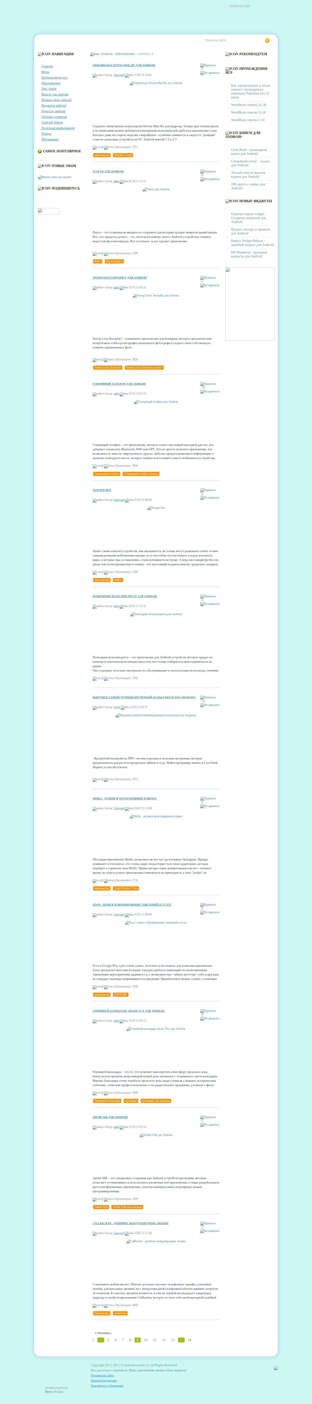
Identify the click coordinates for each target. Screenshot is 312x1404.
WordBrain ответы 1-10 (247, 120)
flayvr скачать (114, 261)
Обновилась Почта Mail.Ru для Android (124, 65)
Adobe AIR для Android (110, 1117)
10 (145, 1340)
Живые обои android (56, 100)
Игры (45, 72)
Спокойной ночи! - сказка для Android (250, 163)
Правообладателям (104, 1380)
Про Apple (49, 89)
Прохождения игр (54, 77)
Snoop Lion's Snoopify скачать (144, 367)
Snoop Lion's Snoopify (107, 367)
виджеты (180, 1370)
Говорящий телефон (106, 473)
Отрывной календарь (107, 1100)
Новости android (53, 111)
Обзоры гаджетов (54, 117)
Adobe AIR (101, 1207)
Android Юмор (52, 122)
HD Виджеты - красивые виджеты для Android (249, 254)
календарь (131, 1100)
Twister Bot (102, 490)
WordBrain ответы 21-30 (248, 105)
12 (164, 1340)
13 (173, 1340)
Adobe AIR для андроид (127, 1207)
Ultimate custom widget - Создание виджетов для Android (248, 218)
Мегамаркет (50, 139)
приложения (101, 155)
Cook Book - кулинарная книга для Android (249, 152)
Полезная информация (58, 128)
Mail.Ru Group (123, 155)
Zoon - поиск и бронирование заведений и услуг (132, 904)
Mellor (118, 580)
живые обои (164, 1370)
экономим (120, 1313)
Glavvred (119, 75)
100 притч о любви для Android (248, 186)
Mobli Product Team (126, 888)
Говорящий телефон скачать (141, 473)
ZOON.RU (120, 994)
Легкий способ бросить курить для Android (248, 174)
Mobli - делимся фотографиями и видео (124, 798)
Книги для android (54, 94)
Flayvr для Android (108, 171)
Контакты (70, 40)
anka (116, 181)
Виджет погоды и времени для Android (250, 231)
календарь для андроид (156, 1100)
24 (189, 1340)
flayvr (97, 261)
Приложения (50, 83)
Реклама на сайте (155, 40)
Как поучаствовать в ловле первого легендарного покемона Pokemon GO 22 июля (250, 91)
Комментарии (96, 40)
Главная (47, 40)
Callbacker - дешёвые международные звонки (130, 1223)
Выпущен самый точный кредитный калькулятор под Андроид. (144, 697)
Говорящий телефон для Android (119, 383)
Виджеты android (53, 105)
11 (154, 1340)
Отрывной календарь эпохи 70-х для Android (129, 1010)
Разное (46, 134)
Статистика (124, 40)
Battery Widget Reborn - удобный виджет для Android (252, 243)
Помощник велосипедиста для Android (125, 596)
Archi (117, 707)
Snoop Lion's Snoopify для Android (120, 277)
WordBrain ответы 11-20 (248, 112)
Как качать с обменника (107, 1385)
